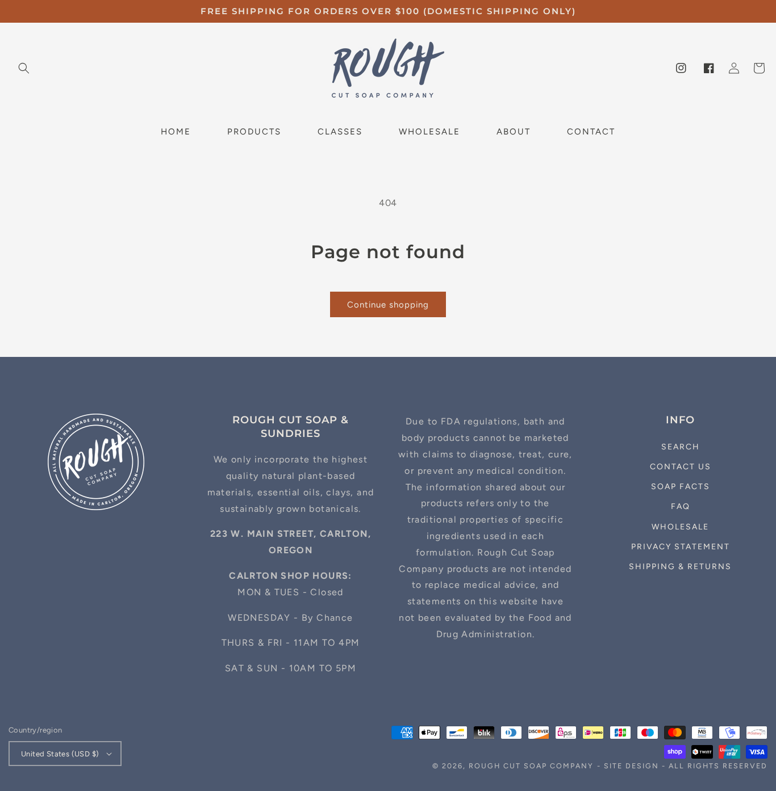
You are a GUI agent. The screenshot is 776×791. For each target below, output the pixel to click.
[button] (23, 68)
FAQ (680, 506)
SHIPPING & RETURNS (680, 566)
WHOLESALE (680, 527)
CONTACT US (680, 467)
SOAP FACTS (680, 486)
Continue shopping (388, 305)
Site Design (631, 765)
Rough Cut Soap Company (531, 765)
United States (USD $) (60, 754)
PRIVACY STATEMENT (680, 547)
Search (680, 447)
